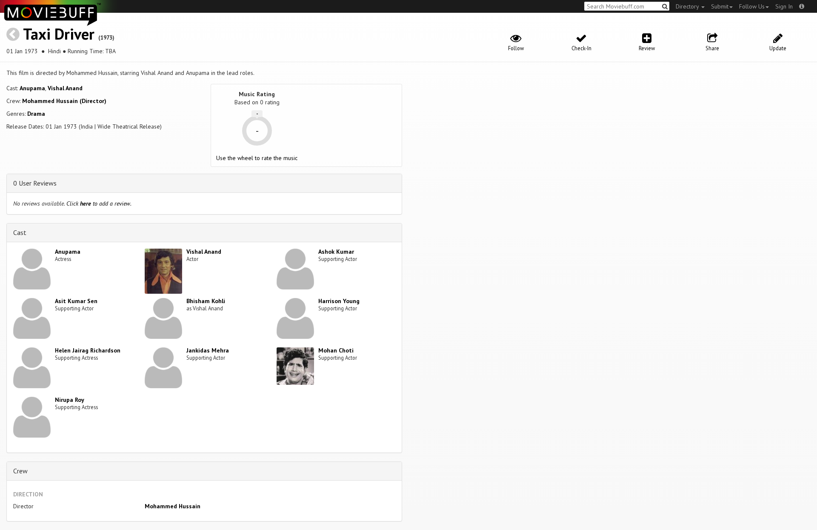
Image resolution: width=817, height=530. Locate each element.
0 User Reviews (35, 183)
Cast (19, 232)
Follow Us (752, 6)
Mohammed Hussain (172, 506)
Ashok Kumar (336, 251)
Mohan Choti (336, 350)
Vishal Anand (65, 88)
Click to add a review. (98, 203)
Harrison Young (339, 301)
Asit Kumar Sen (76, 301)
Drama (36, 113)
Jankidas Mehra (207, 350)
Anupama (32, 88)
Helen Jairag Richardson (87, 350)
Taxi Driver (58, 34)
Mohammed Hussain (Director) (64, 101)
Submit (719, 6)
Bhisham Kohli (205, 301)
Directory (688, 6)
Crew (20, 471)
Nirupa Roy (69, 400)
